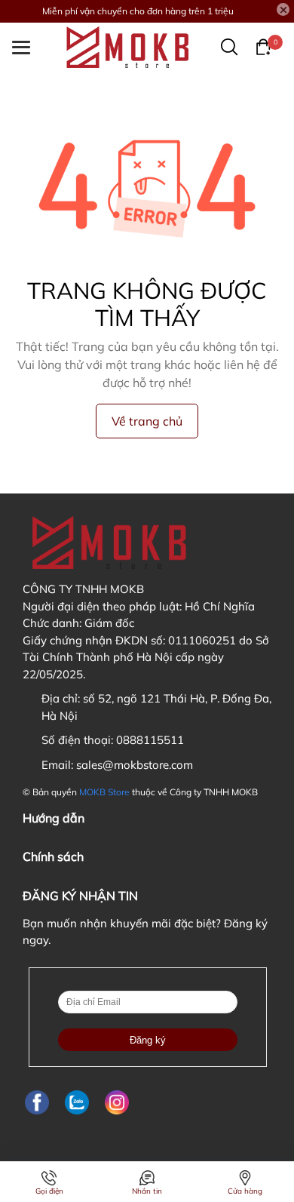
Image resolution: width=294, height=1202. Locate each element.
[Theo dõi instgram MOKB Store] (117, 1102)
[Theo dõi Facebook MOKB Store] (37, 1102)
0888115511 (150, 740)
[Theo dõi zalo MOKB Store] (77, 1102)
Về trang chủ (147, 421)
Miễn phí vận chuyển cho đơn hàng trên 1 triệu (138, 11)
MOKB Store (104, 792)
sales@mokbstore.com (134, 765)
